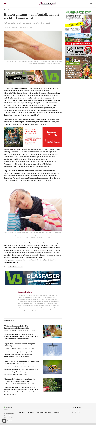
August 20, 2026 (23, 330)
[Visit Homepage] (48, 3)
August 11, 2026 (22, 366)
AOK (10, 266)
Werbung (22, 412)
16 (34, 330)
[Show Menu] (5, 3)
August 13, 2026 (22, 348)
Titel (5, 10)
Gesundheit (11, 10)
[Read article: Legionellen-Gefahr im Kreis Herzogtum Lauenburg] (52, 349)
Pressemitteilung (11, 27)
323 (34, 383)
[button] (4, 421)
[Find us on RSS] (79, 412)
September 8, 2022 (26, 27)
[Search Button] (91, 3)
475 (34, 348)
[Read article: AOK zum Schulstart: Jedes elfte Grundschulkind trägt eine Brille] (52, 331)
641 (34, 366)
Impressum (31, 412)
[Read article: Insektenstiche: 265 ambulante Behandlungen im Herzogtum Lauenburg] (52, 367)
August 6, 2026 (22, 383)
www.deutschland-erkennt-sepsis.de (27, 260)
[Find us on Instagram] (75, 412)
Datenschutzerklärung (44, 412)
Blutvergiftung (17, 266)
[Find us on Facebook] (72, 412)
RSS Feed (57, 412)
